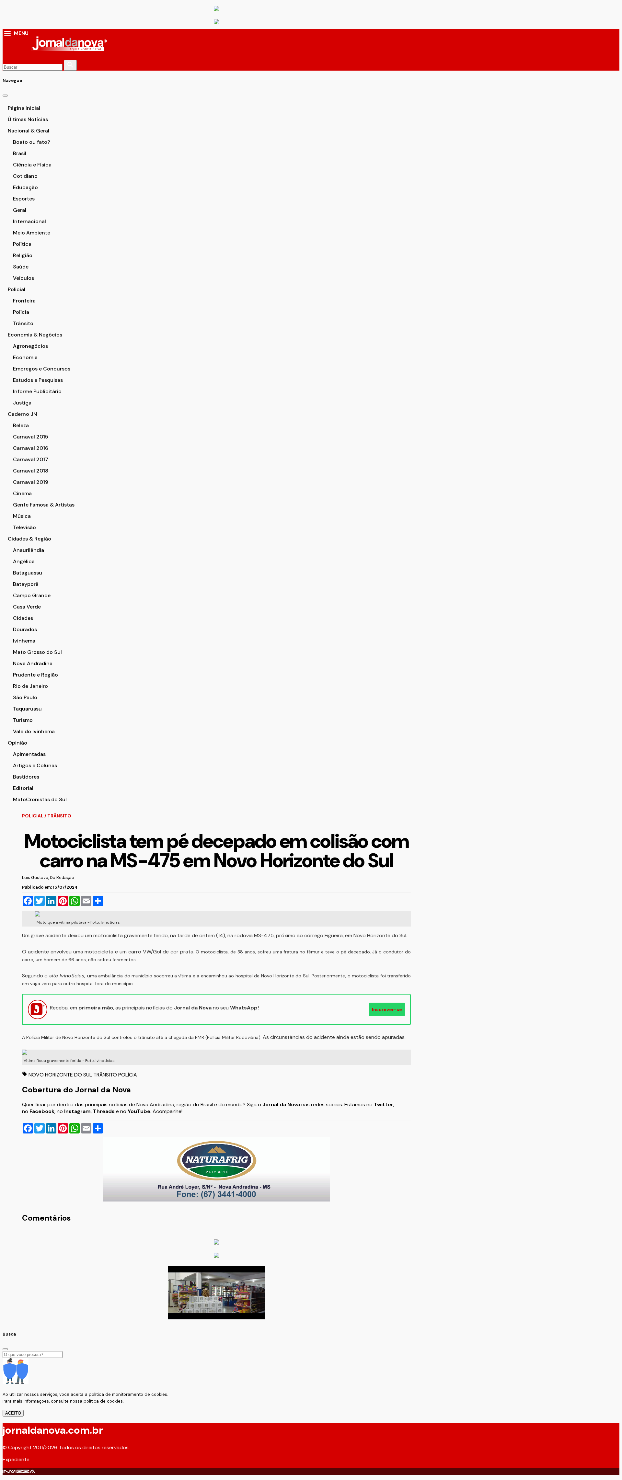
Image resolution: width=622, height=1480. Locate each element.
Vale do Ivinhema (34, 731)
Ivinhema (24, 640)
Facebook (41, 1111)
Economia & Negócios (35, 334)
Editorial (23, 788)
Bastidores (26, 776)
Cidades (23, 618)
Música (22, 516)
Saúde (21, 266)
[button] (7, 34)
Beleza (21, 425)
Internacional (29, 221)
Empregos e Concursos (41, 368)
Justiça (22, 402)
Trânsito (23, 323)
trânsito (105, 1074)
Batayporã (26, 584)
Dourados (25, 629)
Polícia (21, 312)
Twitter (383, 1104)
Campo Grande (32, 595)
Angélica (24, 561)
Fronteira (24, 300)
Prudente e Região (35, 674)
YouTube (139, 1111)
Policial (16, 289)
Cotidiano (25, 176)
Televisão (24, 527)
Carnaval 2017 (30, 459)
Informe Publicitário (37, 391)
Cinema (22, 493)
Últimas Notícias (28, 119)
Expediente (16, 1459)
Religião (22, 255)
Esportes (24, 198)
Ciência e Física (32, 164)
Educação (25, 187)
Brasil (19, 153)
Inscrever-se (387, 1009)
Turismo (23, 720)
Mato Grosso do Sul (37, 652)
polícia (127, 1074)
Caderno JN (22, 414)
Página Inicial (24, 108)
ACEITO (13, 1413)
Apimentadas (29, 754)
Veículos (23, 278)
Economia (25, 357)
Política (22, 244)
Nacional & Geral (28, 130)
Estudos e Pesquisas (38, 380)
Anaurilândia (28, 550)
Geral (19, 210)
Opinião (17, 742)
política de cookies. (104, 1401)
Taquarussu (27, 708)
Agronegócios (30, 346)
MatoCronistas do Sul (40, 799)
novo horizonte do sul (61, 1074)
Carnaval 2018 (30, 470)
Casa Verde (27, 606)
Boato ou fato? (31, 142)
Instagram (77, 1111)
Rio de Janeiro (30, 686)
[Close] (5, 96)
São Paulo (25, 697)
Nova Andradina (32, 663)
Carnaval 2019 (30, 482)
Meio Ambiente (31, 232)
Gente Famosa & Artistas (44, 504)
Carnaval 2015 (30, 436)
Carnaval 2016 (30, 448)
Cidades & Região (29, 538)
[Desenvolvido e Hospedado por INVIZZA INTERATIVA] (19, 1471)
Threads (104, 1111)
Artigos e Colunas (35, 765)
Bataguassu (27, 572)
